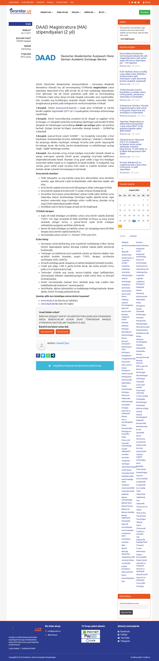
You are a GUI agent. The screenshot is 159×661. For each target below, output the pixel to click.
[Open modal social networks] (53, 355)
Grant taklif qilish (27, 2)
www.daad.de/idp (49, 303)
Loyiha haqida (14, 2)
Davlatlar (133, 236)
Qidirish (145, 12)
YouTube (125, 638)
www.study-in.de (49, 300)
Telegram (125, 641)
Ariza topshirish (47, 332)
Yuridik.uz (146, 657)
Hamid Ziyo (62, 343)
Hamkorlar (40, 2)
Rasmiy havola (62, 332)
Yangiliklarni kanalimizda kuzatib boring (76, 365)
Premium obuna (62, 2)
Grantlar (45, 12)
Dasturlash (125, 172)
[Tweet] (43, 355)
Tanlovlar (62, 12)
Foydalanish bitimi (28, 648)
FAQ (72, 2)
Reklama (50, 2)
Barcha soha (126, 66)
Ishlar (75, 12)
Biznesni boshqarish (129, 116)
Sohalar (123, 236)
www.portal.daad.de (67, 108)
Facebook (125, 631)
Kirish (147, 2)
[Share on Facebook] (38, 355)
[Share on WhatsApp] (48, 355)
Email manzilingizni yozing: (129, 603)
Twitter (124, 634)
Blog (101, 12)
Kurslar (89, 12)
